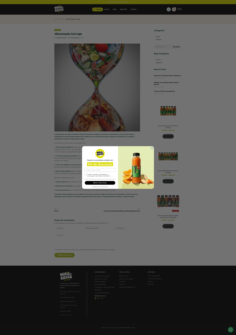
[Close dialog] (152, 148)
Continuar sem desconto (100, 186)
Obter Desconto (100, 183)
